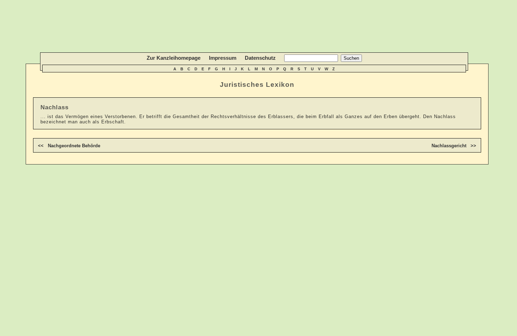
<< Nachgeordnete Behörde (69, 145)
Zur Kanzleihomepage (173, 58)
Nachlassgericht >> (454, 145)
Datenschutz (260, 58)
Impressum (222, 58)
